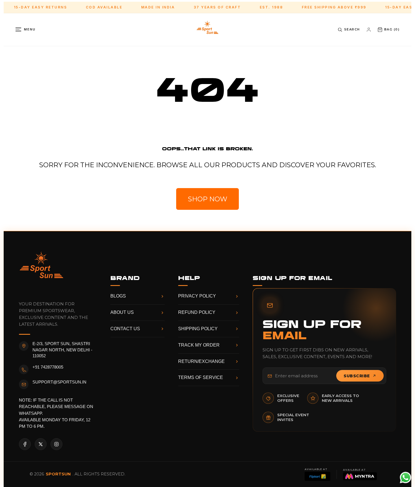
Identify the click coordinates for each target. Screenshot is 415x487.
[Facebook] (25, 444)
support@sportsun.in (59, 382)
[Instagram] (56, 444)
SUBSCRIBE (357, 375)
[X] (41, 444)
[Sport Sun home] (41, 269)
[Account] (368, 29)
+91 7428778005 (47, 367)
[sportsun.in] (207, 29)
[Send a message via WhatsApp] (405, 477)
